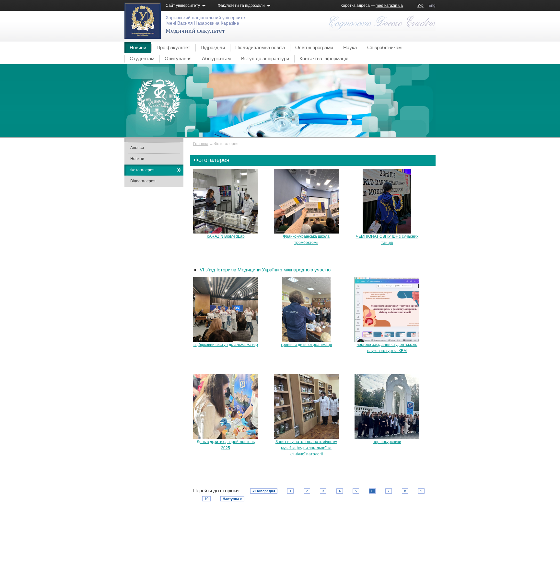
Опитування (178, 58)
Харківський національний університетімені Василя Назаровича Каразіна (206, 20)
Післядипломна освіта (260, 47)
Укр (420, 5)
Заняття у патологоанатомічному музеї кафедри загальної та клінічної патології (306, 448)
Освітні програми (314, 47)
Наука (350, 47)
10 (206, 499)
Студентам (142, 58)
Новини (138, 47)
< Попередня (263, 491)
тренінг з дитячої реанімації (306, 344)
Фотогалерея (142, 170)
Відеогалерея (143, 181)
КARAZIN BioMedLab (226, 236)
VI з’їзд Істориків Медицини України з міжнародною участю (265, 269)
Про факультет (173, 47)
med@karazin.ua (420, 558)
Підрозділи (213, 47)
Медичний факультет (195, 30)
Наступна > (232, 499)
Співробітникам (384, 47)
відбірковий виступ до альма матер (225, 344)
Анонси (137, 147)
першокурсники (387, 442)
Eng (432, 5)
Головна (200, 144)
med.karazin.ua (389, 5)
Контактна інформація (323, 58)
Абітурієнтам (216, 58)
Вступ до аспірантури (265, 58)
